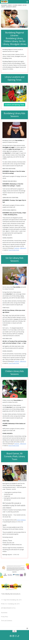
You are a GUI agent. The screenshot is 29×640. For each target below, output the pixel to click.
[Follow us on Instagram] (16, 636)
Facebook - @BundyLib (20, 248)
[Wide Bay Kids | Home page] (5, 2)
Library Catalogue (21, 520)
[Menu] (27, 2)
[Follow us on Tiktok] (18, 636)
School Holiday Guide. (13, 250)
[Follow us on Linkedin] (13, 636)
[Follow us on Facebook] (11, 636)
